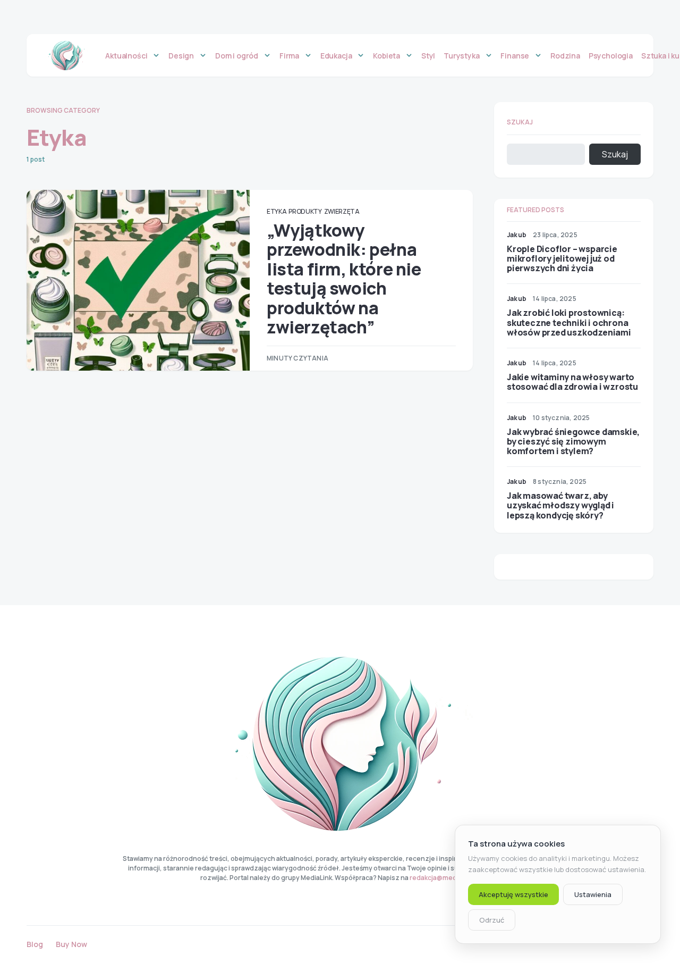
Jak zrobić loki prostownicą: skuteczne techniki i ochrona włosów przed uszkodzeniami (569, 322)
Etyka (277, 211)
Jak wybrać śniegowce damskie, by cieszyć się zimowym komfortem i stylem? (573, 441)
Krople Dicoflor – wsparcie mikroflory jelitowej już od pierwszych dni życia (562, 258)
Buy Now (71, 944)
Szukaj (520, 122)
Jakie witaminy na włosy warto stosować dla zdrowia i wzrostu (572, 381)
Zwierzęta (342, 211)
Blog (35, 944)
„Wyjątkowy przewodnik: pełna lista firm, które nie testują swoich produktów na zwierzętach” (344, 279)
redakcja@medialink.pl (445, 877)
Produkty (305, 211)
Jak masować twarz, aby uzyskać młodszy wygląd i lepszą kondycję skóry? (560, 505)
